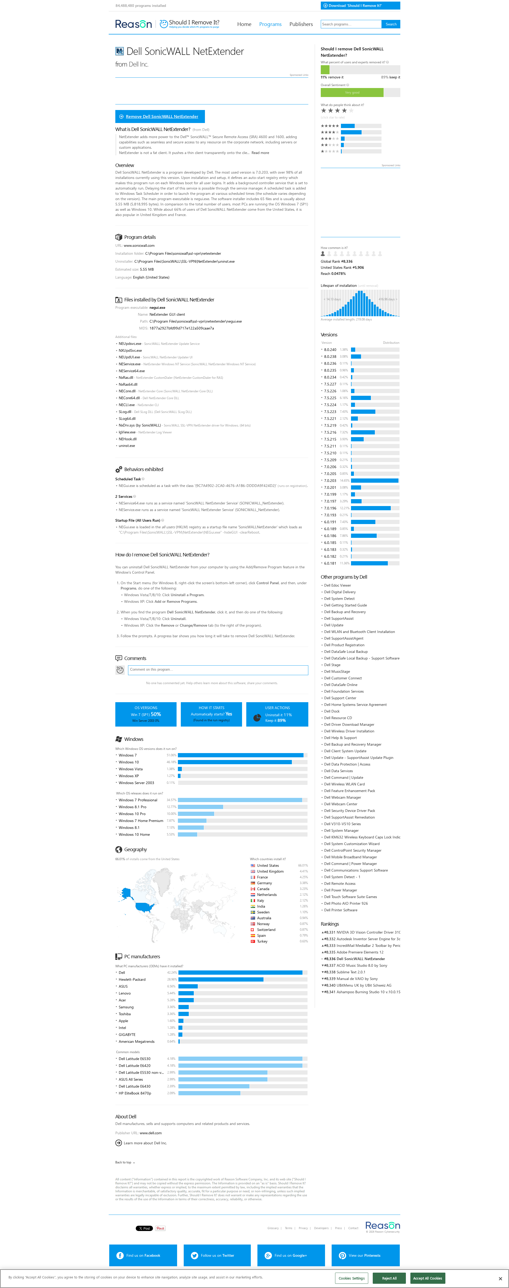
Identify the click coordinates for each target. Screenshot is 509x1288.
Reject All (389, 1278)
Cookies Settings (352, 1278)
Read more (260, 152)
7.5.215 (330, 439)
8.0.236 (330, 363)
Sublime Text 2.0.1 (351, 971)
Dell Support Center (340, 697)
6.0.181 (330, 563)
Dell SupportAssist (339, 618)
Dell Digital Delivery (340, 591)
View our (364, 1255)
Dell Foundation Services (344, 691)
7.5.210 (330, 452)
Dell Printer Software (340, 909)
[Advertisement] (360, 202)
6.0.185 (330, 542)
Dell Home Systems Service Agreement (355, 704)
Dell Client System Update (345, 750)
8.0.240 (330, 349)
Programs (270, 23)
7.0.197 (330, 501)
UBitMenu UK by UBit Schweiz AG (364, 985)
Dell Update (333, 624)
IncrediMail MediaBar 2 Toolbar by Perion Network (377, 945)
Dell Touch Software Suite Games (350, 896)
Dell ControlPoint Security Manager (352, 850)
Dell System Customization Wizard (352, 843)
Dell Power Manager (340, 890)
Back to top (123, 1162)
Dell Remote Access (340, 883)
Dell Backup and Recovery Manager (352, 744)
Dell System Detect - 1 (342, 876)
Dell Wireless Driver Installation (349, 730)
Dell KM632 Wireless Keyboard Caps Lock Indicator (365, 836)
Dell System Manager (341, 830)
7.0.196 (330, 508)
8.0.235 (330, 370)
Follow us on (217, 1255)
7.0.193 (330, 514)
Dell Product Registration (344, 644)
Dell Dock (332, 711)
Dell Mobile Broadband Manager (350, 856)
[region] (254, 1278)
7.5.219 (330, 425)
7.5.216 (330, 432)
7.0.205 (330, 473)
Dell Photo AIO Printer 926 (346, 903)
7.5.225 (330, 397)
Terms (288, 1228)
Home (244, 23)
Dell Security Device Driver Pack (349, 810)
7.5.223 (330, 411)
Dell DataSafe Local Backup (346, 651)
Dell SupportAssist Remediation (349, 817)
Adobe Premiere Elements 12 (360, 952)
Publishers (301, 23)
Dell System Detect (339, 598)
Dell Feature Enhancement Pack (349, 790)
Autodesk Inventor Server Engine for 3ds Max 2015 (378, 938)
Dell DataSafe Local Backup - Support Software (362, 658)
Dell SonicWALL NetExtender (361, 958)
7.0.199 (330, 494)
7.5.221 (330, 418)
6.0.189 (330, 528)
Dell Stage (332, 664)
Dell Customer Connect (343, 677)
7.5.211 (330, 446)
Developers (321, 1228)
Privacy (303, 1228)
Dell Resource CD (338, 717)
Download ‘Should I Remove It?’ (355, 5)
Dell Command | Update (343, 777)
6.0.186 (330, 535)
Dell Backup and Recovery (345, 611)
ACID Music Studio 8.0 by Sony (362, 965)
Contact (353, 1228)
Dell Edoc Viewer (337, 585)
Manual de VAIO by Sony (357, 978)
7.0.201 (330, 487)
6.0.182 (330, 556)
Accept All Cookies (427, 1278)
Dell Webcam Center (340, 803)
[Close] (500, 1279)
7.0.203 (330, 480)
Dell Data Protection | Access (347, 764)
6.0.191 (330, 521)
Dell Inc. (138, 63)
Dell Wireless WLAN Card (344, 783)
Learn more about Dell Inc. (145, 1142)
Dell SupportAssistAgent (343, 638)
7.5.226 (330, 390)
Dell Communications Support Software (356, 870)
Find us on (143, 1255)
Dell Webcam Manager (342, 797)
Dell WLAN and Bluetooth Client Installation (359, 631)
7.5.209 (330, 459)
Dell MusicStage (337, 671)
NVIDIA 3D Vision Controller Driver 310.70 (371, 932)
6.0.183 (330, 549)
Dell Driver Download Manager (349, 724)
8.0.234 (330, 377)
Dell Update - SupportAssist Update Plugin (358, 757)
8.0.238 (330, 356)
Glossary (273, 1228)
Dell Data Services (338, 770)
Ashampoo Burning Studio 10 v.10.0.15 (369, 991)
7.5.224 (330, 404)
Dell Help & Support (340, 737)
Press (338, 1228)
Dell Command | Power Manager (350, 863)
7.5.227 (330, 383)
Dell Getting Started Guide (345, 605)
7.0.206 (330, 466)
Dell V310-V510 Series (342, 823)
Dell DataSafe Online (340, 684)
